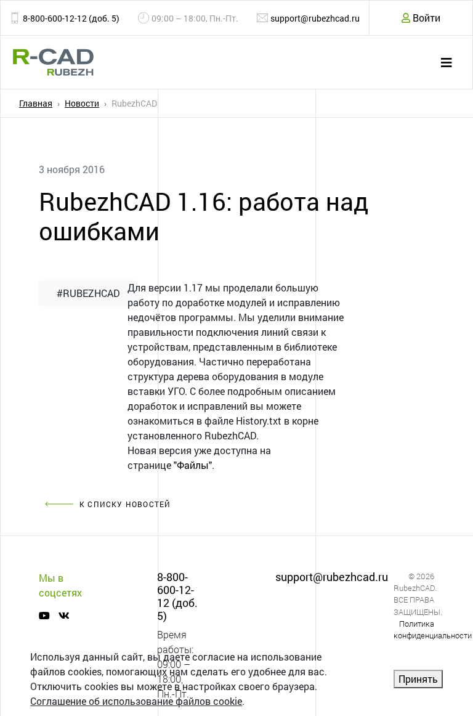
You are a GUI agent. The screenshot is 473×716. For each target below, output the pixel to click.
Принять (418, 678)
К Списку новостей (125, 504)
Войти (425, 17)
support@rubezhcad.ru (315, 18)
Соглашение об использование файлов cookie (136, 700)
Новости (82, 103)
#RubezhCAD (88, 293)
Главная (35, 103)
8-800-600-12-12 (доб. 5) (71, 18)
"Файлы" (193, 464)
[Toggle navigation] (446, 62)
